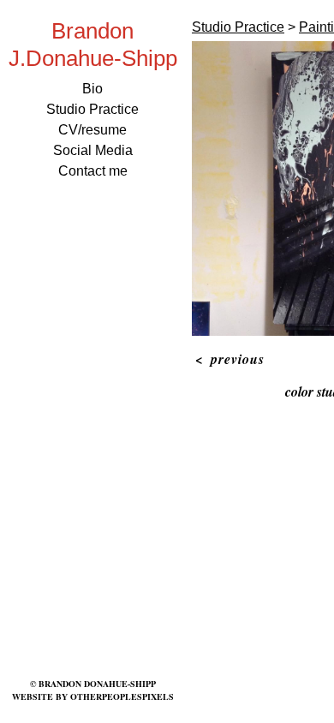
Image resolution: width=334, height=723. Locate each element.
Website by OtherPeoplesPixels (93, 696)
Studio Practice (92, 109)
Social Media (93, 150)
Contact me (93, 171)
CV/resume (92, 129)
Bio (92, 88)
